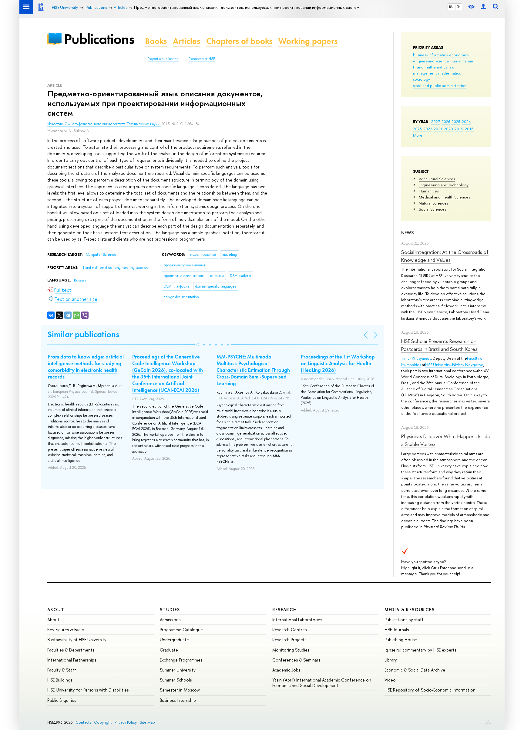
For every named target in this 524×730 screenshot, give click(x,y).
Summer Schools (176, 680)
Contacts (83, 722)
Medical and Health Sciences (444, 197)
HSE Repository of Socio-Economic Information (430, 690)
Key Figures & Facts (65, 629)
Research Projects (289, 639)
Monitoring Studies (290, 650)
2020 (448, 129)
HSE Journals (397, 629)
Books (156, 41)
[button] (198, 345)
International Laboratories (297, 619)
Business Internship (178, 700)
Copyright (103, 722)
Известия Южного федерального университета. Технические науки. (104, 124)
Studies (170, 609)
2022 (427, 129)
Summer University (178, 670)
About (55, 609)
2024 (466, 121)
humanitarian (462, 61)
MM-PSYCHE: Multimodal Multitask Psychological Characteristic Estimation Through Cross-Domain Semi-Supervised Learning (253, 370)
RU (451, 7)
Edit (488, 721)
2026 (446, 121)
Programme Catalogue (181, 629)
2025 (456, 121)
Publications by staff (404, 619)
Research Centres (289, 629)
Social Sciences (432, 209)
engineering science (431, 61)
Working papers (308, 41)
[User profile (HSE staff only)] (483, 7)
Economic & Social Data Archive (415, 670)
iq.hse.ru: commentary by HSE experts (420, 650)
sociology (421, 79)
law (451, 67)
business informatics (430, 55)
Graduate (169, 650)
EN (459, 7)
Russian (80, 280)
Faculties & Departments (70, 650)
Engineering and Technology (444, 185)
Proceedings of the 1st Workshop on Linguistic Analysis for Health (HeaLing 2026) (338, 363)
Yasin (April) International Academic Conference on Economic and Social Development (321, 682)
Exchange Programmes (181, 660)
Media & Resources (410, 609)
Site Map (147, 722)
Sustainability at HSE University (76, 639)
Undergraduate (174, 639)
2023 (417, 129)
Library (391, 660)
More (417, 135)
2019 (459, 129)
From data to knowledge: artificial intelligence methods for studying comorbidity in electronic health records (86, 366)
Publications (99, 39)
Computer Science (101, 254)
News (407, 232)
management (425, 73)
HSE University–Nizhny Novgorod (454, 364)
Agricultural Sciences (437, 179)
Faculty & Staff (61, 670)
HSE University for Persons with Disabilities (88, 690)
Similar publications (83, 334)
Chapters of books (239, 41)
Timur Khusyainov (416, 358)
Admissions (170, 619)
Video (390, 680)
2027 (435, 121)
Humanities (428, 191)
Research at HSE (202, 58)
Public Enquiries (61, 700)
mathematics (449, 73)
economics (459, 55)
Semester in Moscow (180, 690)
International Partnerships (71, 660)
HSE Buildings (59, 680)
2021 (438, 129)
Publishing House (401, 639)
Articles (186, 41)
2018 (469, 129)
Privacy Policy (126, 722)
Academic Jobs (286, 670)
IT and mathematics (430, 67)
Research (284, 609)
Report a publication (163, 58)
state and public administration (439, 85)
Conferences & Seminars (296, 660)
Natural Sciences (433, 203)
